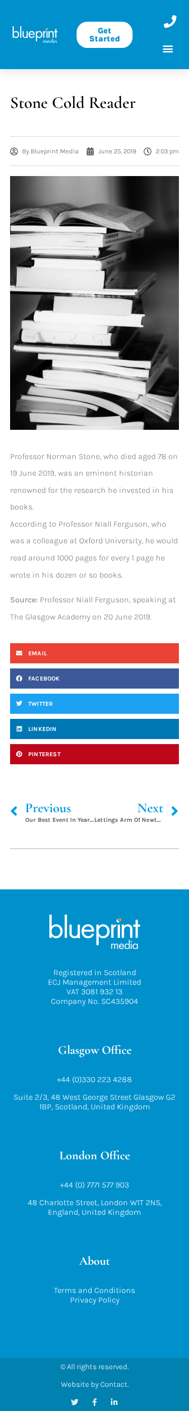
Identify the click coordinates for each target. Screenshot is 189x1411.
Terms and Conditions (94, 1290)
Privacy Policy (94, 1300)
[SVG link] (35, 34)
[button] (168, 48)
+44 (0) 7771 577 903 (94, 1185)
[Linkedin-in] (114, 1402)
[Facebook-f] (94, 1402)
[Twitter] (75, 1402)
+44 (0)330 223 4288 (94, 1079)
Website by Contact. (95, 1384)
